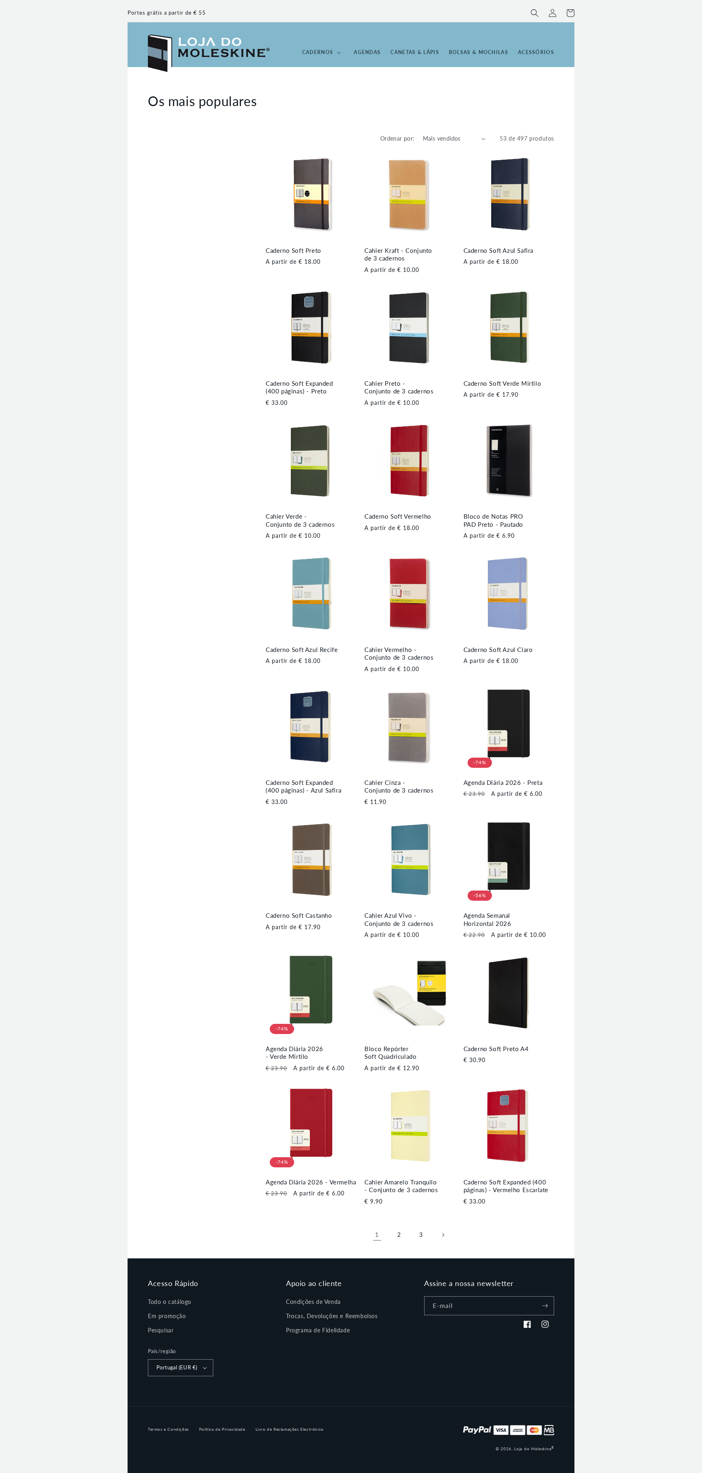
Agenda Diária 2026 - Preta (503, 782)
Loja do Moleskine (534, 1448)
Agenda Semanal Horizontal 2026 (487, 919)
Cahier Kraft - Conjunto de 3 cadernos (398, 254)
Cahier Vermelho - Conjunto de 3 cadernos (398, 653)
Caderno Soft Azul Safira (498, 250)
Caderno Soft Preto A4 (496, 1048)
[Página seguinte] (443, 1235)
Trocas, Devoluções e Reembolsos (332, 1315)
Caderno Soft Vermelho (397, 516)
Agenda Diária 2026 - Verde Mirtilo (294, 1052)
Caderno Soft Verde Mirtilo (503, 383)
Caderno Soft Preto (293, 250)
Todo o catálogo (169, 1301)
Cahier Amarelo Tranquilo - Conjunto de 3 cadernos (401, 1186)
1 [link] (377, 1234)
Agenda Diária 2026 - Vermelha (311, 1182)
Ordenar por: (397, 138)
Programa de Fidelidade (318, 1330)
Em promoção (167, 1315)
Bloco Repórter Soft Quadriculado (390, 1052)
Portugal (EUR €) (176, 1367)
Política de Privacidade (222, 1429)
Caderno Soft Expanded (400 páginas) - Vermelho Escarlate (506, 1186)
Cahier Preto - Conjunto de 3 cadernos (398, 387)
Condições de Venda (313, 1301)
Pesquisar (160, 1330)
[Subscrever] (545, 1305)
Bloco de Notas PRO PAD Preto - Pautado (493, 520)
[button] (535, 13)
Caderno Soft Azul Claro (498, 649)
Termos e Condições (168, 1429)
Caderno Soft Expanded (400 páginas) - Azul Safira (303, 786)
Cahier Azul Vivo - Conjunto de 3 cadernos (398, 919)
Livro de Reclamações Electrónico (290, 1429)
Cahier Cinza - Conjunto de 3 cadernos (398, 786)
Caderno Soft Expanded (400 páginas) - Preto (299, 387)
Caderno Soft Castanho (299, 915)
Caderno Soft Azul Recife (302, 649)
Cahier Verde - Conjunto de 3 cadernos (300, 520)
